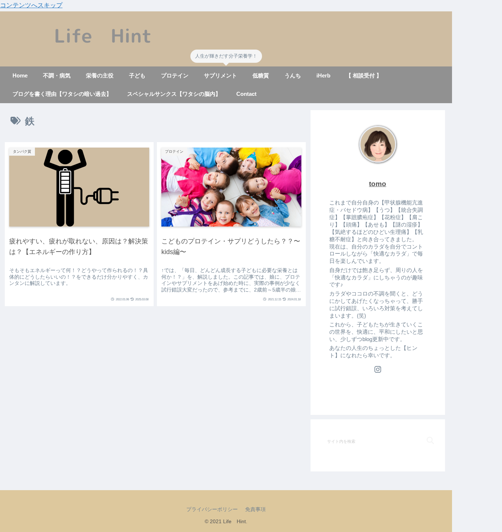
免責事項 (255, 509)
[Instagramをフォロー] (378, 369)
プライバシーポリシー (212, 509)
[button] (423, 441)
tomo (377, 184)
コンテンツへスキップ (31, 5)
